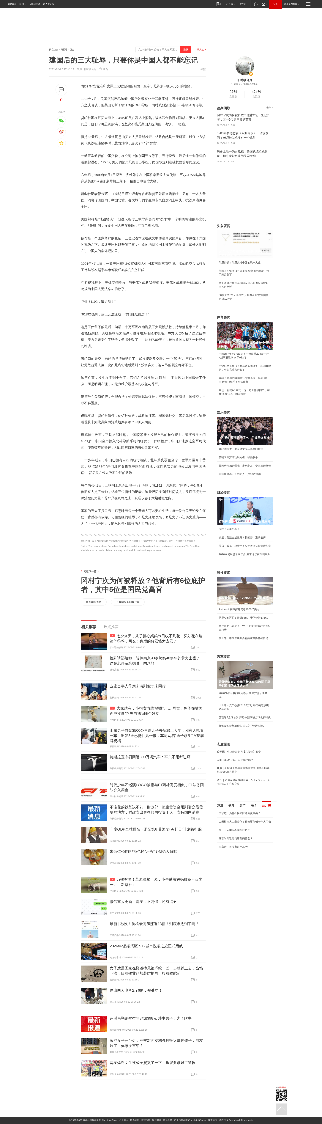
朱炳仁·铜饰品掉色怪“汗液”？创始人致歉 (143, 851)
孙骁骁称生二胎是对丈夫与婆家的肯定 (241, 448)
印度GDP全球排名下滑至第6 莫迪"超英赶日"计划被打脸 (156, 829)
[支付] (255, 4)
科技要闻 (223, 573)
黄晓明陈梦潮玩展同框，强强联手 (238, 457)
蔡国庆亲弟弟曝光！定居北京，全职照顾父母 (245, 465)
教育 (231, 805)
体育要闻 (223, 317)
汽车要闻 (223, 656)
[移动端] (219, 4)
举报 (203, 69)
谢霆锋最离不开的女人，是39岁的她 (240, 474)
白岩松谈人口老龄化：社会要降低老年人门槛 (245, 821)
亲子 (254, 805)
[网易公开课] (230, 4)
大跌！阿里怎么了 (229, 529)
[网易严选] (243, 4)
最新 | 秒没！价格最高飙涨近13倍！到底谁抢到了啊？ (154, 924)
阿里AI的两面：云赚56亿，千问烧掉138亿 (243, 617)
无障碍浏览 (34, 4)
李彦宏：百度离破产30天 (233, 846)
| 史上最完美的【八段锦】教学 (239, 751)
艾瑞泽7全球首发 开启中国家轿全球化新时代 (245, 717)
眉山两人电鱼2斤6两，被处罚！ (136, 990)
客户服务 (156, 1120)
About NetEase (109, 1120)
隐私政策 (167, 1120)
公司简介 (123, 1120)
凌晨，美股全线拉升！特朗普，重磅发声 (242, 537)
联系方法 (134, 1120)
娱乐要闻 (223, 412)
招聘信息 (145, 1120)
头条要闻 (223, 226)
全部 (268, 107)
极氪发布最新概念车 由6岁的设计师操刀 (242, 725)
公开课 (266, 805)
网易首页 (11, 4)
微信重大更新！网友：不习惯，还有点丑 (143, 902)
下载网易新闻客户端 (128, 601)
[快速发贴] (61, 89)
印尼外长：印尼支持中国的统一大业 (240, 262)
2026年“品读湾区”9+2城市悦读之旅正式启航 (146, 946)
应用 (21, 4)
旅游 (220, 805)
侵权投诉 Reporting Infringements (236, 1120)
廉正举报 (212, 1120)
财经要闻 (223, 492)
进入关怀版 (48, 4)
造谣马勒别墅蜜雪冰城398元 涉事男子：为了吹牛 (151, 1018)
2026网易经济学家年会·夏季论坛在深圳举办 (244, 554)
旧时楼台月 (90, 69)
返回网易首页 (94, 601)
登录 (275, 4)
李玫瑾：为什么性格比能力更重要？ (240, 813)
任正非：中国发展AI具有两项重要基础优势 (243, 638)
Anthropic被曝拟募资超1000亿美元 (239, 609)
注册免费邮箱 (290, 4)
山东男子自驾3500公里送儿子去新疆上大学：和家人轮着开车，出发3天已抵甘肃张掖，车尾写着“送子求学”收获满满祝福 (157, 735)
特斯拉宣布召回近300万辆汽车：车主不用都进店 (150, 757)
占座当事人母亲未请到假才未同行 (138, 686)
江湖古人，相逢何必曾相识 (244, 84)
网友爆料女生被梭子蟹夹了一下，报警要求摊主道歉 (152, 1063)
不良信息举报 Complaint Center (190, 1120)
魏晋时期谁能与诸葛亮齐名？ (236, 838)
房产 (243, 805)
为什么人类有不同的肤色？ (234, 830)
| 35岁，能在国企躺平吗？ (235, 759)
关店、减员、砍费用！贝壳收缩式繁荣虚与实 (245, 545)
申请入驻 (199, 49)
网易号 (64, 49)
